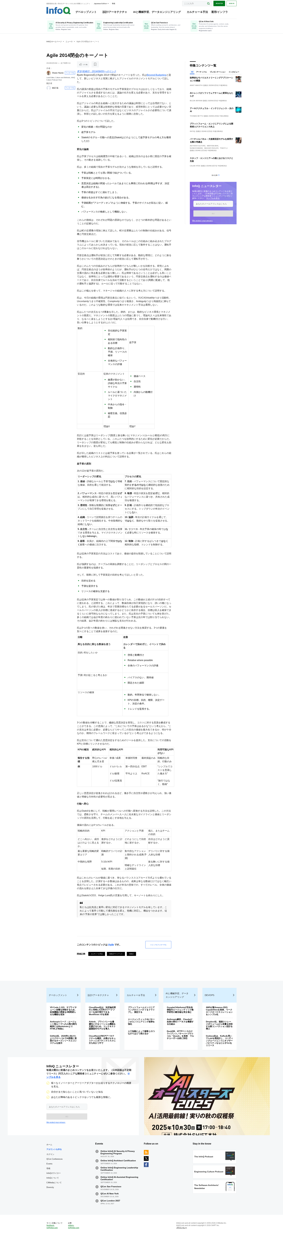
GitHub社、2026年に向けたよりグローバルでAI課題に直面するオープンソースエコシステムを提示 (63, 1039)
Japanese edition (100, 4)
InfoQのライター (53, 1173)
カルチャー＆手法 (197, 11)
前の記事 (215, 175)
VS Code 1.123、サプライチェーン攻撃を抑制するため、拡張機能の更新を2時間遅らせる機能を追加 (63, 1011)
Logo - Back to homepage (58, 10)
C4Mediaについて (54, 1182)
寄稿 (48, 1168)
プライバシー (181, 1228)
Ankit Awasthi (196, 85)
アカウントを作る (54, 1149)
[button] (213, 213)
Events (49, 1164)
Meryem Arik (212, 146)
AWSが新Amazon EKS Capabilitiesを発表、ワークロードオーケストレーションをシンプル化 (219, 1011)
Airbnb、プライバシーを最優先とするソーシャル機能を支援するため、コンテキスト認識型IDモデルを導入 (102, 1025)
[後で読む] (95, 64)
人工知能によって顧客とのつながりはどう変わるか (141, 1032)
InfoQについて (52, 1178)
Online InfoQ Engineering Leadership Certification (119, 1168)
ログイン (50, 1154)
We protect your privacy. (202, 221)
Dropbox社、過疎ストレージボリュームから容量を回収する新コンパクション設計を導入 (219, 1025)
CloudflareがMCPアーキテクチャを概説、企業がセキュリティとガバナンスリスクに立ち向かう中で (102, 1039)
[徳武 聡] (48, 88)
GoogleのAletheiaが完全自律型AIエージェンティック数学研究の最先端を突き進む (180, 1009)
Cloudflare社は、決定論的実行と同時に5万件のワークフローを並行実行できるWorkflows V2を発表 (102, 1011)
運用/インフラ (219, 11)
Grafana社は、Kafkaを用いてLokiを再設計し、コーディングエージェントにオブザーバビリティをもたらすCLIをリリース (219, 1041)
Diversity (50, 1187)
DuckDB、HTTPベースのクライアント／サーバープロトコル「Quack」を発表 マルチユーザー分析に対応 (180, 1034)
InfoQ (192, 131)
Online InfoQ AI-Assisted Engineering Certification (119, 1178)
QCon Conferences (54, 1159)
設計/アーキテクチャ (115, 11)
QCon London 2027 (110, 1200)
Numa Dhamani (196, 148)
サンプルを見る (213, 198)
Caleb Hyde (195, 166)
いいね (85, 64)
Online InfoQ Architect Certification (118, 1160)
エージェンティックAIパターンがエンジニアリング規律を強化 (141, 1021)
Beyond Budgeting (156, 75)
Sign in (231, 3)
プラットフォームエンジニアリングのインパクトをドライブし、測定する (141, 1009)
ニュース (69, 42)
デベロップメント (86, 11)
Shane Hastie (58, 73)
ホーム (49, 1144)
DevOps (209, 995)
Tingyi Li (224, 148)
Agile (111, 944)
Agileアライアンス (115, 954)
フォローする (70, 73)
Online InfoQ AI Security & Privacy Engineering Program (118, 1152)
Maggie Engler (211, 148)
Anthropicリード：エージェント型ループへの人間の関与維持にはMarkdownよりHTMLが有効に (63, 1025)
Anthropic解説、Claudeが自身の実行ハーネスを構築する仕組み (180, 1021)
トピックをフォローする (158, 945)
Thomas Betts (196, 116)
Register (219, 3)
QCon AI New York (110, 1193)
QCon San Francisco (111, 1186)
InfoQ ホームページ (54, 42)
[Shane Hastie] (48, 73)
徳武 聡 (55, 88)
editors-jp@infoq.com (73, 1226)
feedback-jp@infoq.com (52, 1226)
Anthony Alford (197, 146)
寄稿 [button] (113, 3)
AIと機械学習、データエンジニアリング (157, 11)
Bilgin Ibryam (196, 101)
